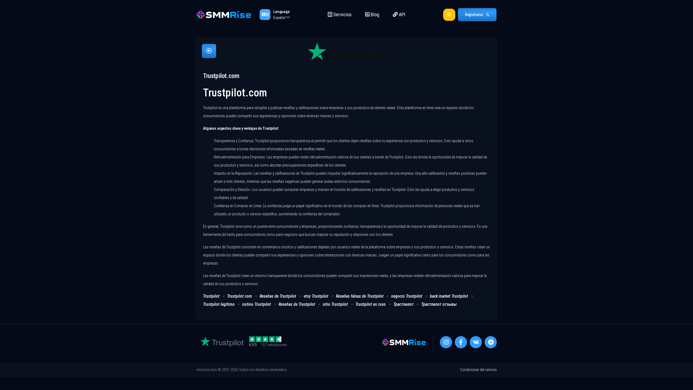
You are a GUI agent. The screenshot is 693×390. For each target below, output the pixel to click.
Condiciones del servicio (478, 370)
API (401, 14)
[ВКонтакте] (476, 342)
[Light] (449, 15)
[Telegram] (491, 342)
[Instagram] (446, 342)
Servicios (342, 14)
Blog (374, 14)
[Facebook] (461, 342)
